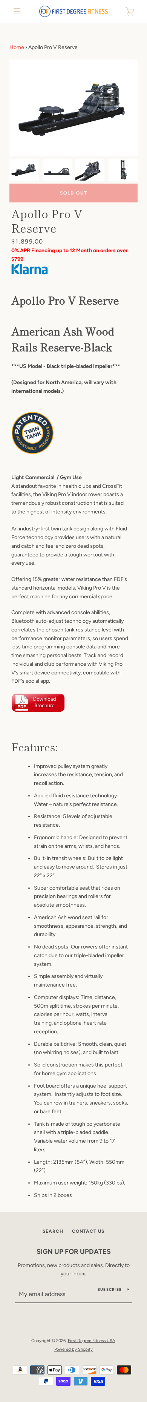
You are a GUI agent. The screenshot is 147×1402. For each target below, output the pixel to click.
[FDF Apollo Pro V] (69, 704)
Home (16, 47)
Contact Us (88, 1231)
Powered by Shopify (73, 1349)
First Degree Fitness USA (91, 1340)
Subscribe (110, 1289)
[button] (129, 109)
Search (53, 1231)
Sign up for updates (74, 1251)
